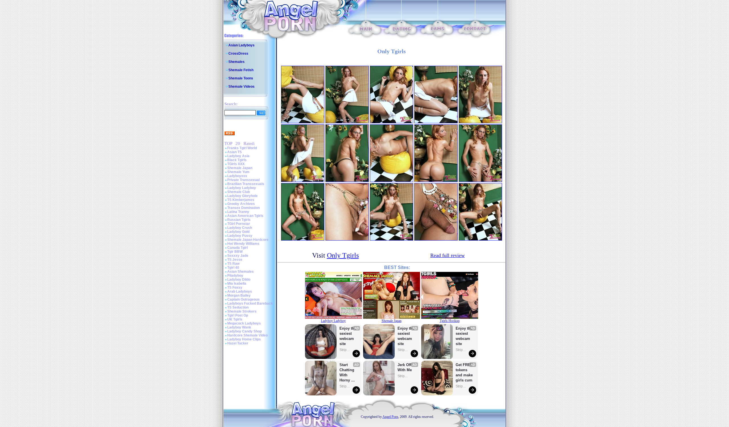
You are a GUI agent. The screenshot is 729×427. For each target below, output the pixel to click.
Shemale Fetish (240, 70)
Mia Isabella (236, 284)
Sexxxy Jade (237, 256)
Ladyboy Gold (238, 232)
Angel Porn (390, 417)
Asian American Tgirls (245, 216)
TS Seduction (238, 307)
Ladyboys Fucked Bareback (250, 303)
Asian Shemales (240, 272)
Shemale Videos (241, 87)
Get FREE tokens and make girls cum (464, 372)
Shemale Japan (239, 168)
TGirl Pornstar (238, 224)
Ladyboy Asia (238, 156)
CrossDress (238, 54)
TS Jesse (234, 260)
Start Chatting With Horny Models (347, 373)
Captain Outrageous (243, 299)
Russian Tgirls (239, 220)
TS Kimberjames (240, 200)
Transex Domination (243, 208)
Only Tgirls (343, 255)
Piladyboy (235, 276)
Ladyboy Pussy (239, 236)
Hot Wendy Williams (243, 244)
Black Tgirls (237, 160)
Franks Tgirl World (242, 148)
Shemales (236, 62)
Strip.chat (345, 350)
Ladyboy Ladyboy (241, 188)
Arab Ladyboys (239, 291)
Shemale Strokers (242, 311)
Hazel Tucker (237, 343)
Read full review (447, 255)
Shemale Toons (240, 78)
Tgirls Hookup (450, 321)
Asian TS (234, 152)
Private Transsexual (243, 180)
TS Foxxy (234, 288)
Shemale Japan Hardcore (248, 240)
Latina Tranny (238, 212)
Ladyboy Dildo (238, 280)
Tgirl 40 (233, 268)
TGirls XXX (236, 164)
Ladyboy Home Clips (244, 339)
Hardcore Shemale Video (247, 335)
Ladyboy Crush (239, 228)
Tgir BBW (235, 252)
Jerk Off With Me (405, 367)
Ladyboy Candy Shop (244, 331)
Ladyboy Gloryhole (242, 196)
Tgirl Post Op (237, 315)
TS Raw (233, 264)
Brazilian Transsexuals (245, 184)
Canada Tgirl (237, 248)
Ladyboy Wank (239, 327)
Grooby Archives (241, 204)
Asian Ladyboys (241, 45)
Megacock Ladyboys (244, 323)
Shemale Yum (238, 172)
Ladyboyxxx (237, 176)
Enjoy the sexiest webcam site (348, 336)
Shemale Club (238, 192)
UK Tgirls (234, 319)
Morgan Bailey (239, 295)
